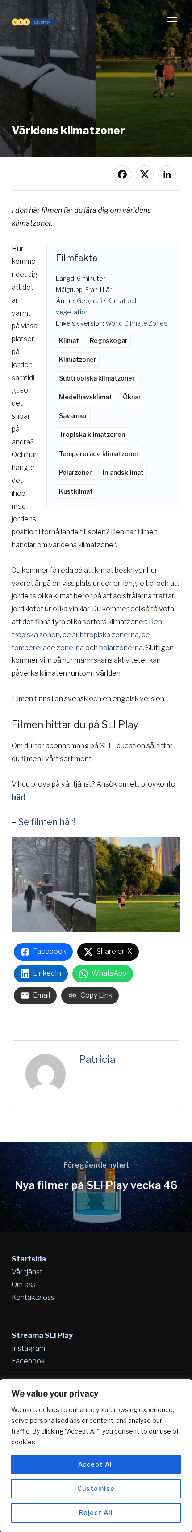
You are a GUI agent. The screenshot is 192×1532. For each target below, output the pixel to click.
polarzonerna (121, 647)
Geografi (89, 301)
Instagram (28, 1348)
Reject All (96, 1512)
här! (18, 797)
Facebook (28, 1361)
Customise (96, 1488)
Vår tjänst (27, 1272)
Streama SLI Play (42, 1335)
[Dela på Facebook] (122, 174)
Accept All (96, 1464)
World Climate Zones (136, 323)
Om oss (24, 1284)
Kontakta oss (33, 1297)
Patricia (97, 1059)
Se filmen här (45, 822)
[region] (96, 1455)
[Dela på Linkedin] (167, 174)
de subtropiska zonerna (101, 635)
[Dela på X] (145, 174)
